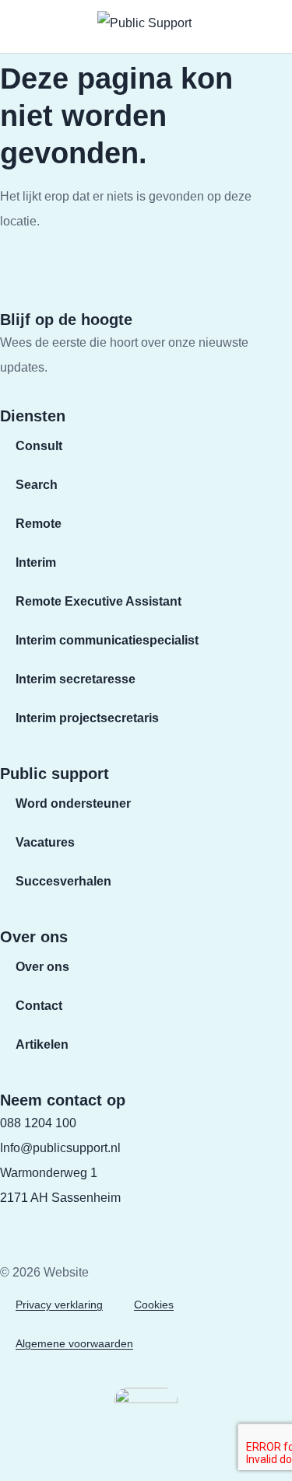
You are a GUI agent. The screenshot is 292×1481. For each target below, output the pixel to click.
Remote (39, 523)
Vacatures (45, 842)
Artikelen (42, 1044)
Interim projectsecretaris (87, 718)
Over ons (42, 966)
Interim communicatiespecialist (107, 640)
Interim (36, 562)
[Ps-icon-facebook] (9, 1220)
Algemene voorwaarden (74, 1343)
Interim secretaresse (75, 679)
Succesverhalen (63, 881)
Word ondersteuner (73, 803)
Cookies (154, 1304)
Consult (39, 445)
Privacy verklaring (59, 1304)
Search (37, 484)
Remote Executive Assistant (98, 601)
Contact (39, 1005)
